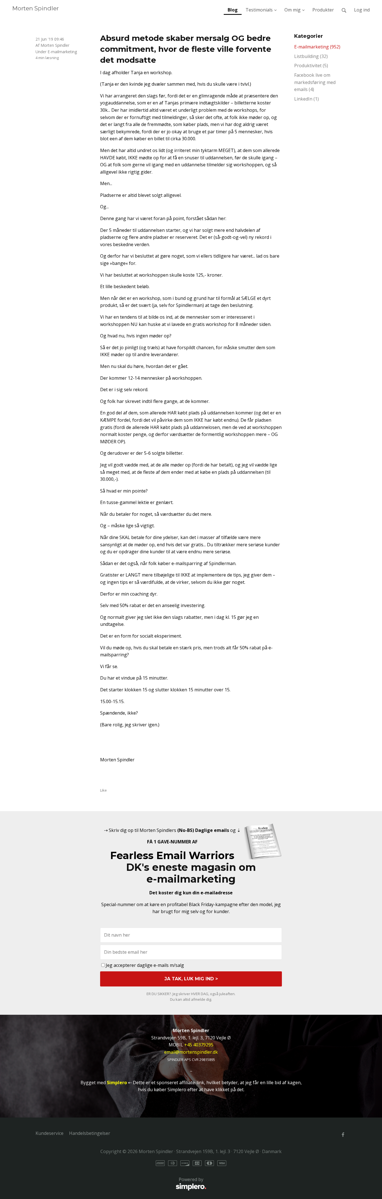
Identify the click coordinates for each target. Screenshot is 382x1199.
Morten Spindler (35, 8)
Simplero (117, 1082)
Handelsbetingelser (89, 1133)
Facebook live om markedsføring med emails (315, 82)
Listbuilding (311, 56)
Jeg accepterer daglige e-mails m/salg (145, 965)
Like (103, 790)
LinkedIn (306, 99)
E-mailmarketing (62, 51)
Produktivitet (311, 65)
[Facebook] (342, 1134)
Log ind (362, 10)
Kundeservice (49, 1133)
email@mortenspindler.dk (191, 1052)
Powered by (119, 1182)
